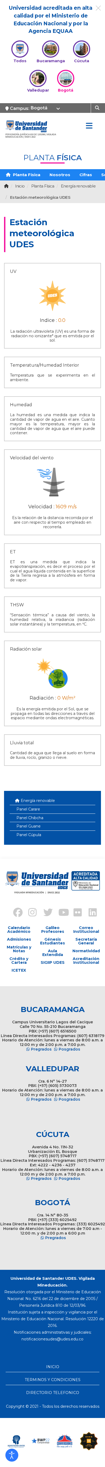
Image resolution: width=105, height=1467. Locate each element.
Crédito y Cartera (18, 960)
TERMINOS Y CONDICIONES (52, 1379)
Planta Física (26, 174)
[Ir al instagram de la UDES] (30, 913)
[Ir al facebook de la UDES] (15, 913)
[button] (11, 1455)
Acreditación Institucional (86, 960)
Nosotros (60, 174)
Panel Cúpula (28, 834)
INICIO (52, 1366)
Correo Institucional (86, 929)
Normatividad (86, 951)
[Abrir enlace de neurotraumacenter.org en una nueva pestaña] (16, 1441)
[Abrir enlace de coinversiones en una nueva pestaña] (64, 1441)
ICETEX (19, 970)
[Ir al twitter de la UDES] (45, 913)
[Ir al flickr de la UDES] (75, 913)
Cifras (85, 174)
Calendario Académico (18, 929)
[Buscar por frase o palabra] (97, 107)
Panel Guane (28, 826)
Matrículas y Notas (19, 949)
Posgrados (69, 1049)
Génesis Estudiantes (52, 941)
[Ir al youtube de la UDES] (60, 913)
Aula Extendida (52, 953)
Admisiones (19, 939)
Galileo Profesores (52, 929)
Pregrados (41, 1049)
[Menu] (89, 126)
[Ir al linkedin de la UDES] (90, 913)
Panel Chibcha (29, 817)
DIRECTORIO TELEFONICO (52, 1392)
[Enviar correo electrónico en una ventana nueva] (52, 1339)
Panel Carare (28, 809)
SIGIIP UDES (53, 962)
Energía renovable (38, 800)
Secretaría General (86, 941)
